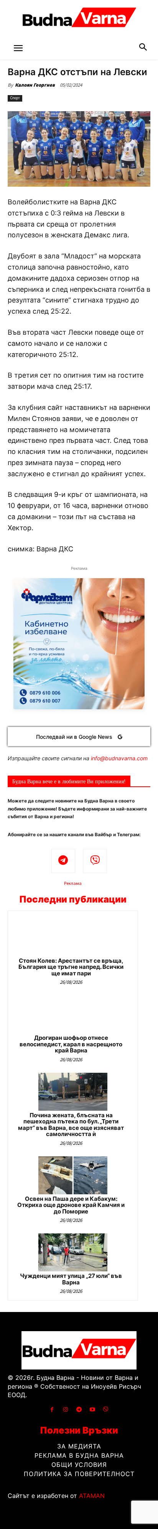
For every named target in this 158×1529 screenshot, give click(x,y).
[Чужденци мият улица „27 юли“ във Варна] (72, 1252)
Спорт (15, 98)
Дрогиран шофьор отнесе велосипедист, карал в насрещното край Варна (71, 1044)
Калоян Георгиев (35, 85)
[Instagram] (65, 1409)
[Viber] (95, 861)
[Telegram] (63, 861)
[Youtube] (92, 1409)
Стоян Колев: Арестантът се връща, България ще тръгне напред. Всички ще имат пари (70, 967)
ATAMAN (92, 1495)
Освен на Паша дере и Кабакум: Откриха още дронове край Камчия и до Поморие (71, 1205)
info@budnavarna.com (119, 758)
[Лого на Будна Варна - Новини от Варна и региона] (79, 19)
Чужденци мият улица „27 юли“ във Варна (71, 1279)
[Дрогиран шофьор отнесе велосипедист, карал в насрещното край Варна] (72, 1014)
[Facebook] (52, 1409)
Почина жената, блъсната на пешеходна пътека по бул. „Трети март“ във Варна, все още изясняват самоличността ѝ (71, 1124)
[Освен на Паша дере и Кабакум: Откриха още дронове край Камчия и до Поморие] (72, 1175)
